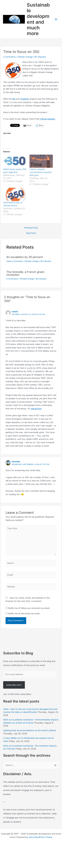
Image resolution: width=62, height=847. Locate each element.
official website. (47, 119)
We (13, 99)
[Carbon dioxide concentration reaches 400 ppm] (41, 161)
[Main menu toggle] (56, 19)
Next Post (31, 233)
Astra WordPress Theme (40, 837)
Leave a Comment (14, 261)
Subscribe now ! (14, 685)
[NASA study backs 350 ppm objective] (14, 161)
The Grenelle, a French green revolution (25, 273)
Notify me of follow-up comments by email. (29, 608)
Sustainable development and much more (38, 19)
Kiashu (15, 312)
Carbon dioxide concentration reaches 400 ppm (40, 172)
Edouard (16, 462)
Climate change (25, 57)
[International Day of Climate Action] (14, 194)
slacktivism (36, 408)
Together (24, 99)
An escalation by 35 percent (24, 257)
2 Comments (9, 57)
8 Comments (12, 279)
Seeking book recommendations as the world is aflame (29, 730)
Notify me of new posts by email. (24, 613)
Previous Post (31, 228)
